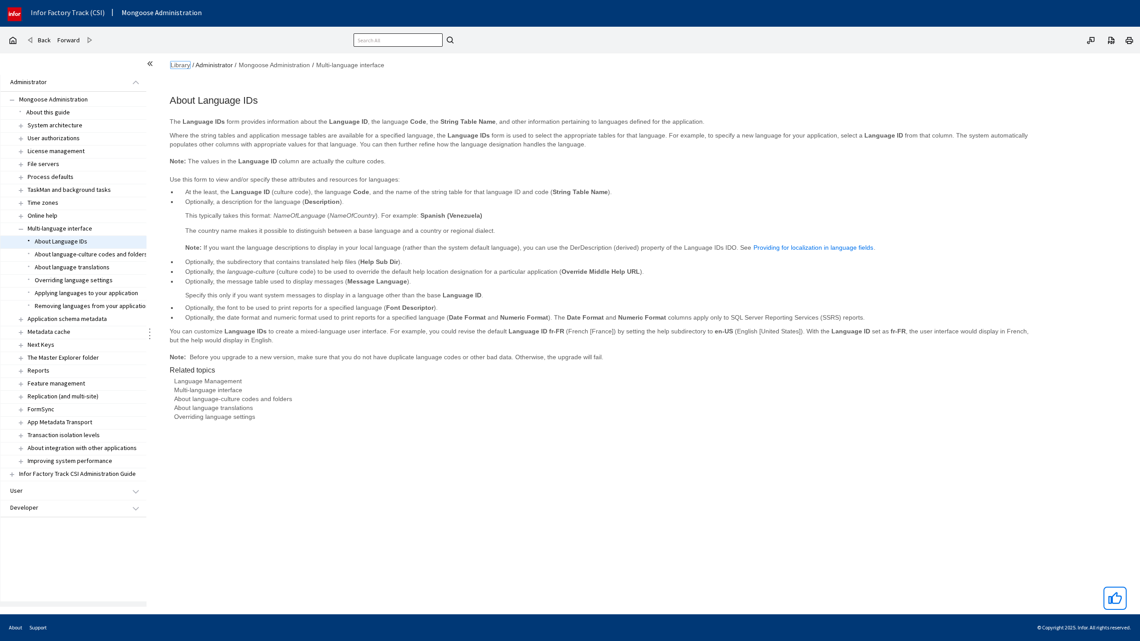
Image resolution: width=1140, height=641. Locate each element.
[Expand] (21, 125)
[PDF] (1111, 39)
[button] (63, 82)
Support (38, 627)
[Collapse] (21, 229)
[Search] (449, 40)
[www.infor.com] (15, 13)
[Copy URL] (1091, 39)
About (15, 627)
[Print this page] (1129, 39)
